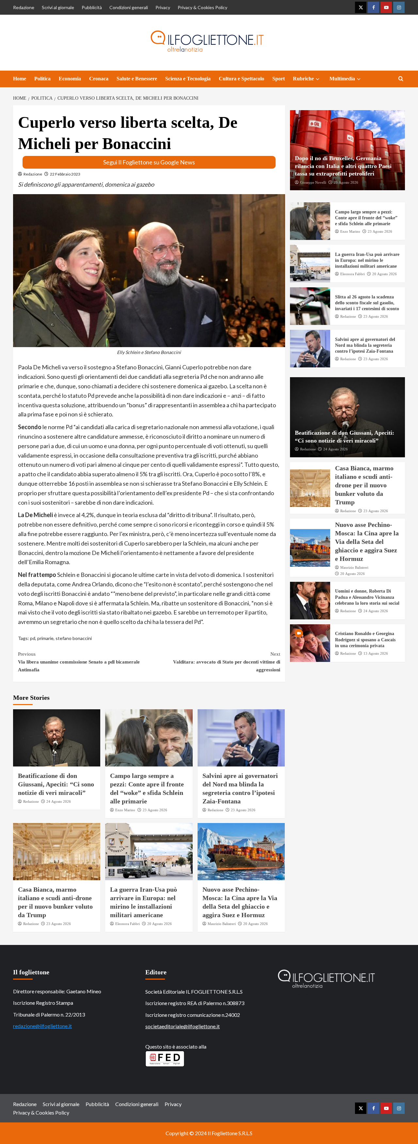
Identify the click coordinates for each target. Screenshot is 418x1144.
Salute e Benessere (137, 78)
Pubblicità (92, 7)
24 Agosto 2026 (58, 801)
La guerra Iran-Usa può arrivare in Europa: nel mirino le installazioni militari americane (367, 260)
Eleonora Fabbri (127, 924)
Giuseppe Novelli (313, 182)
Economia (70, 78)
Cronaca (98, 78)
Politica (42, 78)
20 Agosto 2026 (159, 924)
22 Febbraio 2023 (65, 174)
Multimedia (342, 78)
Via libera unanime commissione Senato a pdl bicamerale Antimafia (79, 661)
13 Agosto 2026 (375, 653)
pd (32, 638)
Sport (278, 78)
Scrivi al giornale (58, 7)
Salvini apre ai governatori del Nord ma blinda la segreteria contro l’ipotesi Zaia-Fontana (365, 345)
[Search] (401, 79)
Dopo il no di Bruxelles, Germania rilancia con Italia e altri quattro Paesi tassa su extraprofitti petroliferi (343, 166)
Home (19, 78)
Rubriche (303, 78)
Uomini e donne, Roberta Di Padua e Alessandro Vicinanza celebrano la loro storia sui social (367, 597)
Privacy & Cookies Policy (202, 7)
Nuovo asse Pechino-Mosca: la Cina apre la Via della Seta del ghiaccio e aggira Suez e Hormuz (367, 542)
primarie (45, 638)
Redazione (23, 7)
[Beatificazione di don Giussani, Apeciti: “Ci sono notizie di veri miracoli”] (56, 737)
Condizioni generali (128, 7)
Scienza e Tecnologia (188, 78)
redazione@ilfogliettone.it (42, 1026)
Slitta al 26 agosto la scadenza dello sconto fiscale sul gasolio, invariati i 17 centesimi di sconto (367, 302)
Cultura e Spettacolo (241, 78)
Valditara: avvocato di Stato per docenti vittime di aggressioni (226, 661)
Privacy (162, 7)
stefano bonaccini (74, 638)
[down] (317, 79)
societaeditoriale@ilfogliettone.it (182, 1026)
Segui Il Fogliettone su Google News (149, 162)
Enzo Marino (125, 810)
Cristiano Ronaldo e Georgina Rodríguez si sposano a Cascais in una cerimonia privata (365, 639)
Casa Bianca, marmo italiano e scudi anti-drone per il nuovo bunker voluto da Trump (364, 485)
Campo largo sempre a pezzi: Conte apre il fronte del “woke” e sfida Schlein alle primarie (366, 218)
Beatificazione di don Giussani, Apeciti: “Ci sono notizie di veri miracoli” (56, 784)
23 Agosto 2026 (155, 810)
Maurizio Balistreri (222, 924)
